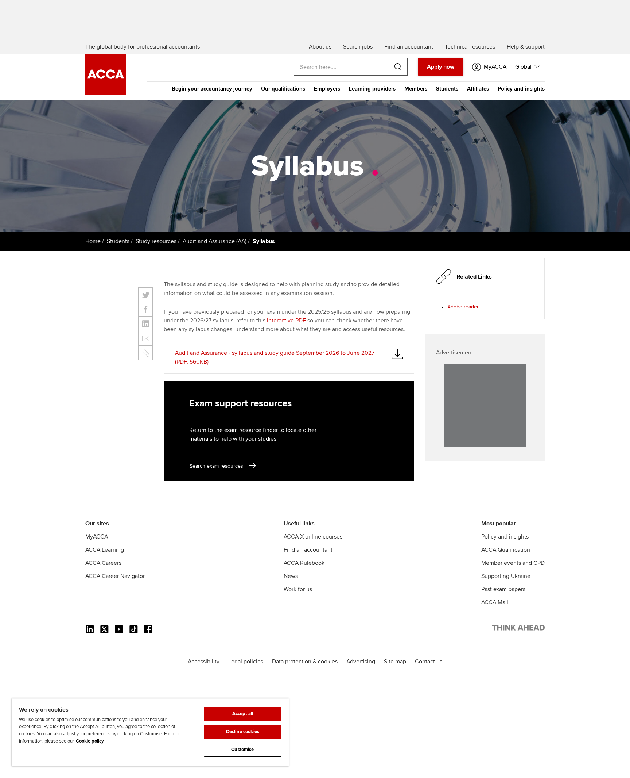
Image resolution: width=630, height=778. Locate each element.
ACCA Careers (103, 563)
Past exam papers (503, 589)
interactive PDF (286, 320)
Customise (242, 749)
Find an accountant (308, 549)
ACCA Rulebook (304, 563)
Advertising (360, 661)
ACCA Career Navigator (115, 576)
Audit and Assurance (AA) (214, 241)
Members (415, 88)
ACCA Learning (104, 549)
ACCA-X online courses (313, 536)
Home (93, 241)
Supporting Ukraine (505, 576)
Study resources (156, 241)
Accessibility (203, 661)
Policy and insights (521, 88)
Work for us (298, 589)
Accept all (242, 714)
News (291, 576)
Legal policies (245, 661)
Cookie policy (90, 741)
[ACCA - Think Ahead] (105, 92)
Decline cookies (242, 732)
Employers (327, 88)
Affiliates (478, 88)
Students (447, 88)
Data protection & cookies (305, 661)
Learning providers (372, 88)
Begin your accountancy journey (212, 88)
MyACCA (96, 536)
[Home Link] (518, 629)
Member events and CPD (513, 563)
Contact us (428, 661)
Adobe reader (463, 307)
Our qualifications (283, 88)
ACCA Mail (494, 602)
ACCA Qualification (505, 549)
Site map (395, 661)
